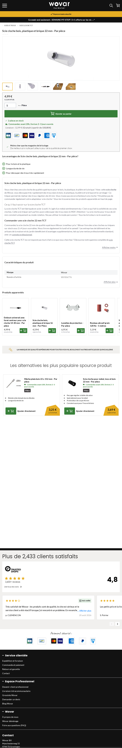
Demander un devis (11, 699)
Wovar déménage (10, 721)
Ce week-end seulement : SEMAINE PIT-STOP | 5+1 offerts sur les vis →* (61, 19)
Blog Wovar (7, 703)
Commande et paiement (13, 665)
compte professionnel (22, 234)
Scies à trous (10, 25)
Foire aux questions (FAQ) (14, 725)
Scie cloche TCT (26, 25)
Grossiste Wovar (10, 695)
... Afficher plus (84, 610)
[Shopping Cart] (118, 5)
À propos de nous (10, 717)
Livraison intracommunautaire (16, 691)
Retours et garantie (11, 669)
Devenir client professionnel (15, 687)
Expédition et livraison (12, 661)
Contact (6, 673)
